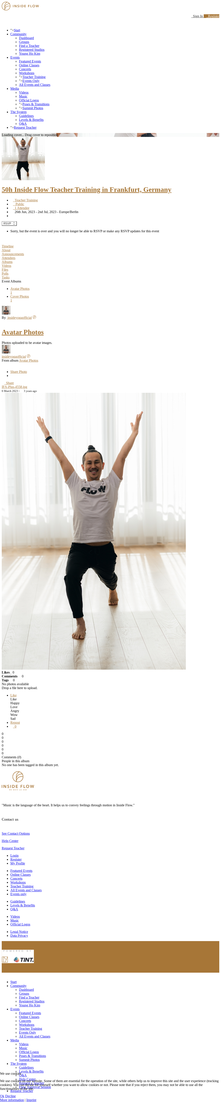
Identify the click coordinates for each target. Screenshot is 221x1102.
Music (23, 96)
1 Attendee (21, 208)
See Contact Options (16, 833)
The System (18, 112)
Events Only (30, 81)
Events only (18, 894)
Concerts (25, 69)
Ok (2, 1096)
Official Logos (29, 100)
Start (17, 30)
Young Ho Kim (29, 53)
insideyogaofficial (19, 317)
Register (212, 16)
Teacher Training (34, 77)
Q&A (23, 123)
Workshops (26, 73)
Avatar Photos (23, 332)
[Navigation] (3, 23)
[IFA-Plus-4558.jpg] (94, 668)
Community (18, 34)
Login (14, 855)
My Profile (17, 863)
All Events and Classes (34, 85)
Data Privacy (19, 935)
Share (9, 383)
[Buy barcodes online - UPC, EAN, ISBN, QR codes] (18, 964)
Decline (10, 1096)
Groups (24, 42)
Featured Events (30, 61)
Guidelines (26, 116)
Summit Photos (32, 108)
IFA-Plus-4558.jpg (14, 387)
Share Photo (18, 372)
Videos (23, 92)
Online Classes (29, 65)
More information (12, 1100)
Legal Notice (19, 932)
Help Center (10, 841)
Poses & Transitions (35, 104)
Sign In (197, 16)
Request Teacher (25, 127)
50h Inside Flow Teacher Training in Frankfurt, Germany (86, 189)
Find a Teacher (29, 46)
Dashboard (26, 38)
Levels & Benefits (31, 120)
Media (14, 88)
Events (15, 57)
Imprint (31, 1100)
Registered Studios (31, 49)
